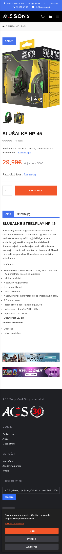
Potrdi (32, 530)
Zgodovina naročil (11, 466)
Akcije (5, 439)
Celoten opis (24, 152)
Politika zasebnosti (14, 523)
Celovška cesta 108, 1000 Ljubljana (23, 3)
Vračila (5, 470)
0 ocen (19, 140)
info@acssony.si (42, 7)
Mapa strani (8, 443)
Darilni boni (8, 434)
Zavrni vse (31, 546)
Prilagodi (31, 538)
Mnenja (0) (23, 214)
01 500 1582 (52, 3)
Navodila (9, 497)
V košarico (35, 190)
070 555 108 (22, 7)
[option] (7, 118)
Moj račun (7, 461)
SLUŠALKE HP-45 (16, 26)
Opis (8, 214)
